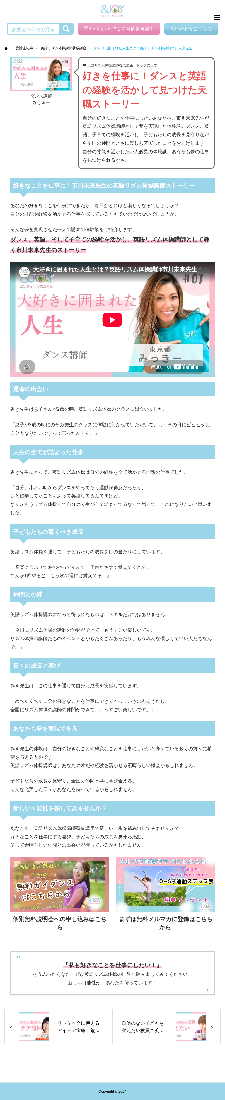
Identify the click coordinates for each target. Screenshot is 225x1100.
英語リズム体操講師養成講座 (110, 65)
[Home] (6, 48)
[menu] (216, 17)
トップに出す (146, 65)
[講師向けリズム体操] (113, 11)
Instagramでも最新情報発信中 (122, 28)
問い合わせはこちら (191, 28)
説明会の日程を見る (33, 29)
